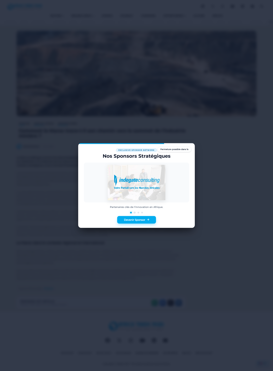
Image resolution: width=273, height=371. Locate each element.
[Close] (188, 150)
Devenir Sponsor (134, 219)
